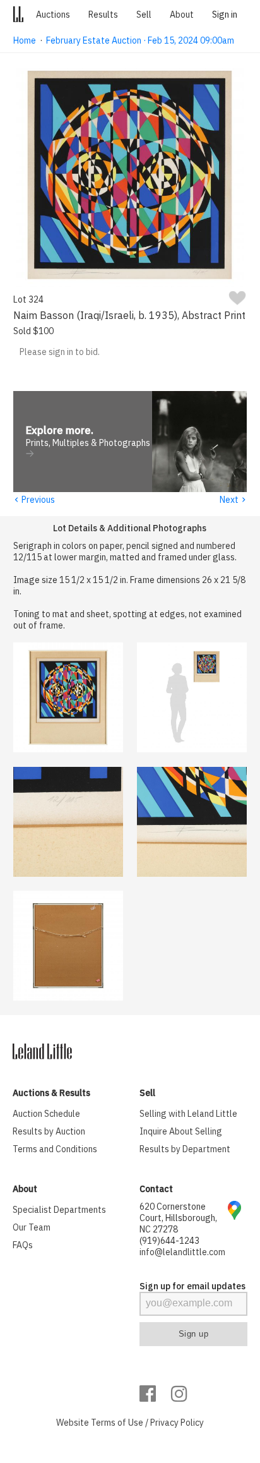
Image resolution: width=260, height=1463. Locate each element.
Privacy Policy (177, 1422)
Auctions (53, 14)
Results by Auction (49, 1131)
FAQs (23, 1245)
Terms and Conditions (55, 1149)
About (182, 14)
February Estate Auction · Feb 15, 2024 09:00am (140, 40)
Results (103, 14)
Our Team (31, 1227)
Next (233, 499)
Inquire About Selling (180, 1131)
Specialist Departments (59, 1209)
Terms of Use (117, 1422)
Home (24, 40)
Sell (143, 14)
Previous (34, 499)
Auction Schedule (46, 1113)
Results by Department (184, 1149)
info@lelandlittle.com (182, 1252)
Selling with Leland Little (188, 1113)
